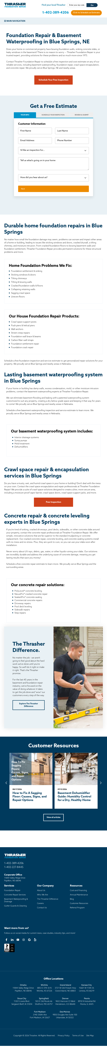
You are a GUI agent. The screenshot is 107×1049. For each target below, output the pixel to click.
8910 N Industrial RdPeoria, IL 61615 (87, 1001)
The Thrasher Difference (47, 899)
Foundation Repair (12, 891)
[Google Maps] (29, 940)
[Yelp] (35, 940)
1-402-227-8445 (13, 867)
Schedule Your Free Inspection (53, 80)
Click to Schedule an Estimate (86, 13)
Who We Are (42, 895)
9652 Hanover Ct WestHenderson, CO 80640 (65, 1001)
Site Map (90, 1036)
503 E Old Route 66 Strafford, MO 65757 (44, 1001)
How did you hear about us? (33, 177)
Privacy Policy (64, 1036)
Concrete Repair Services (15, 895)
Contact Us (42, 908)
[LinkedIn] (12, 940)
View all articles (53, 817)
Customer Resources (79, 903)
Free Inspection (53, 502)
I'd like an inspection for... (32, 150)
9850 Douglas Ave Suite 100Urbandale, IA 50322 (65, 1015)
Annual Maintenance (79, 895)
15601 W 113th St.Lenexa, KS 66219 (86, 988)
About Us (41, 891)
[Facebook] (6, 940)
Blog (72, 899)
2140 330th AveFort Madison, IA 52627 (40, 1015)
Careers (40, 903)
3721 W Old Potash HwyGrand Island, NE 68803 (65, 988)
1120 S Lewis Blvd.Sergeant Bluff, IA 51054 (21, 1001)
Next (23, 189)
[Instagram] (23, 940)
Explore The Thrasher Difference (28, 705)
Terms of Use (78, 1036)
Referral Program (77, 908)
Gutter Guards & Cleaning (15, 906)
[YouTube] (18, 940)
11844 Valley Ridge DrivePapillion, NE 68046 (23, 988)
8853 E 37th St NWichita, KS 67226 (44, 988)
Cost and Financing (78, 891)
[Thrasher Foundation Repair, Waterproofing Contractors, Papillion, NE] (9, 952)
